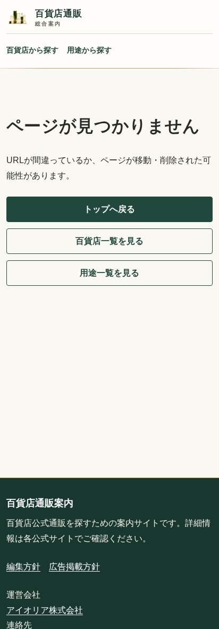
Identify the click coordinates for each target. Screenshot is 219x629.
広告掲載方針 (74, 566)
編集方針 (23, 566)
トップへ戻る (109, 209)
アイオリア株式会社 (44, 610)
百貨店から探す (32, 50)
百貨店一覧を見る (109, 240)
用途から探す (89, 50)
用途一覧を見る (109, 272)
